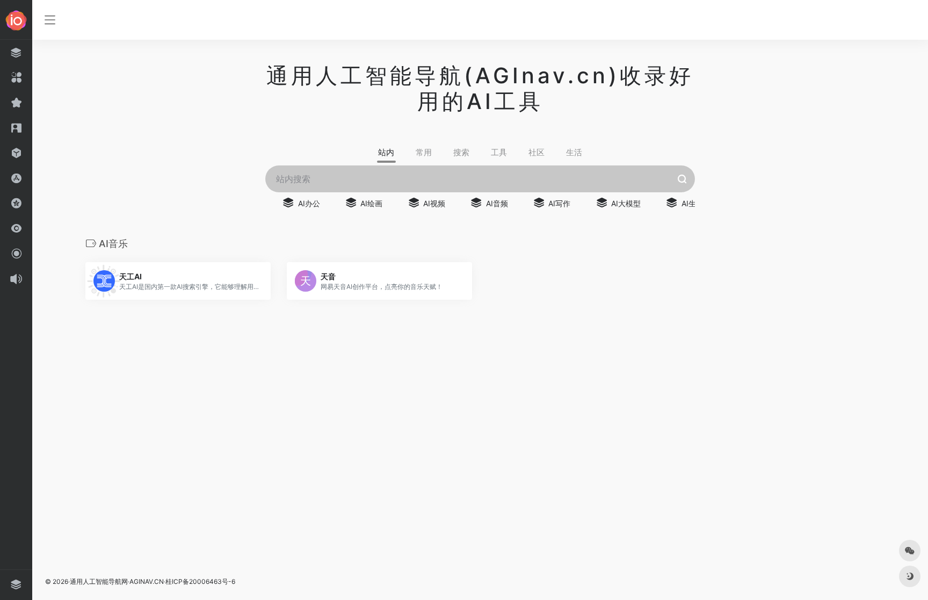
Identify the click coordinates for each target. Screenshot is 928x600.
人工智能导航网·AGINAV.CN (123, 581)
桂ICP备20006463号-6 (200, 581)
